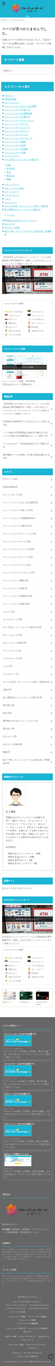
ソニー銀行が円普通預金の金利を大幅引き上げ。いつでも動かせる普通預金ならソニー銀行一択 (26, 434)
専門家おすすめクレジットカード (20, 220)
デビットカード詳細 (14, 188)
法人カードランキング (27, 1336)
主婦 (9, 165)
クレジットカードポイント (17, 131)
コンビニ (11, 215)
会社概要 (6, 1229)
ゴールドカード (11, 156)
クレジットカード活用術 (16, 149)
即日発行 (11, 168)
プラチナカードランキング (16, 1308)
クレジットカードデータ (16, 124)
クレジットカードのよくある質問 (20, 106)
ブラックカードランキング (38, 1308)
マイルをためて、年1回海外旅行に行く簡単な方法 (26, 445)
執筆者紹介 (11, 847)
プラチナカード (11, 195)
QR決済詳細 (10, 99)
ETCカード (9, 95)
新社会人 (11, 175)
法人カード (9, 224)
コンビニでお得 (15, 335)
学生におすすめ (15, 331)
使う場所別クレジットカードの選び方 (22, 209)
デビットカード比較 (16, 1345)
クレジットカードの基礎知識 (18, 113)
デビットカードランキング (36, 1345)
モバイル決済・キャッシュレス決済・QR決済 (26, 206)
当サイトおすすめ (15, 312)
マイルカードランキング (32, 1353)
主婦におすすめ (38, 331)
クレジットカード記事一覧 (27, 1356)
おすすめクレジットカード (27, 1297)
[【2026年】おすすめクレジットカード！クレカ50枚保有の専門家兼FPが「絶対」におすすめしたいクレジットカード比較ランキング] (27, 279)
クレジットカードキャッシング (19, 120)
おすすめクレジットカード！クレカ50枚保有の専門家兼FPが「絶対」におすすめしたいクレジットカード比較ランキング (27, 940)
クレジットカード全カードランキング (27, 1302)
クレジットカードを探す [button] (14, 303)
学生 (9, 172)
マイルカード (10, 202)
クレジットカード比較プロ (26, 1361)
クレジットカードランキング (18, 138)
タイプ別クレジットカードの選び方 (21, 159)
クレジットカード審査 (15, 141)
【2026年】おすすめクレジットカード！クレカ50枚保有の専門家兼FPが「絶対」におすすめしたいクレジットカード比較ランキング (27, 260)
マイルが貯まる (38, 319)
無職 (9, 179)
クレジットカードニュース (17, 127)
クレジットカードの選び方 (17, 117)
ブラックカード (11, 192)
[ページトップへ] (51, 1356)
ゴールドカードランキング (39, 1305)
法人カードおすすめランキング (17, 888)
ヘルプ (7, 199)
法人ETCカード (43, 1336)
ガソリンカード (11, 102)
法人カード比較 (10, 1336)
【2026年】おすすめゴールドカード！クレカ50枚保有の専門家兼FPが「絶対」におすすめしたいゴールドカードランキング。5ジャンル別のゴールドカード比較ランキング (26, 408)
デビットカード (11, 184)
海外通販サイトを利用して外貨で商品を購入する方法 (26, 456)
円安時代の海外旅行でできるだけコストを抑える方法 (26, 423)
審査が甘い (13, 323)
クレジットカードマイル (16, 134)
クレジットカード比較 (15, 145)
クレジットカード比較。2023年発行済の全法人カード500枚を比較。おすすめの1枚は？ (18, 383)
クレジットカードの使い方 (17, 109)
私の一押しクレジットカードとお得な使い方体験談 (26, 761)
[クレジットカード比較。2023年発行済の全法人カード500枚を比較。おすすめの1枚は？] (24, 367)
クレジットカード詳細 (15, 152)
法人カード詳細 (11, 227)
